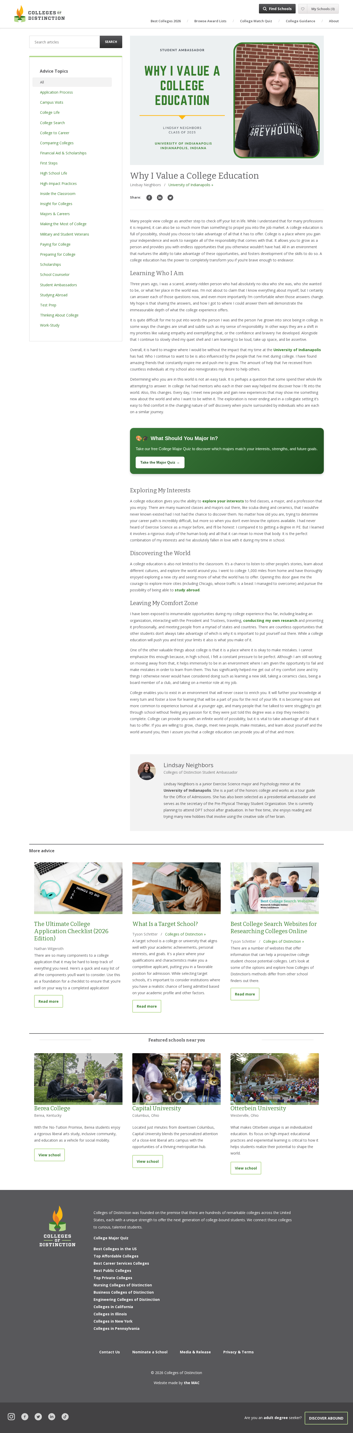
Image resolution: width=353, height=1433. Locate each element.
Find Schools (280, 8)
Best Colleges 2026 (166, 21)
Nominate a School (149, 1351)
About (334, 21)
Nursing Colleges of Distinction (123, 1285)
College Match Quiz (256, 21)
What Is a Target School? (165, 924)
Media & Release (195, 1351)
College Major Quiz (111, 1237)
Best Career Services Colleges (121, 1263)
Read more (51, 1001)
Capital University (156, 1108)
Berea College (52, 1108)
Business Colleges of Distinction (124, 1292)
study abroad (187, 589)
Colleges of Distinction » (185, 934)
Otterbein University (258, 1108)
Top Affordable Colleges (116, 1256)
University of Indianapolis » (190, 184)
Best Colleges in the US (115, 1248)
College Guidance (300, 21)
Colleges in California (113, 1306)
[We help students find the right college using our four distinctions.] (39, 13)
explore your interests (223, 501)
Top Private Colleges (113, 1277)
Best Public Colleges (112, 1270)
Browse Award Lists (210, 21)
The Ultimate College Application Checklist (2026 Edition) (71, 931)
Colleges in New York (113, 1321)
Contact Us (109, 1351)
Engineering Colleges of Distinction (127, 1299)
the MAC (191, 1382)
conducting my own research (270, 620)
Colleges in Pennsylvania (117, 1328)
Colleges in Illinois (110, 1313)
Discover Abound (326, 1418)
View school (49, 1154)
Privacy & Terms (238, 1351)
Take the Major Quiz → (160, 462)
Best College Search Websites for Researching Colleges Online (274, 928)
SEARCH (111, 42)
